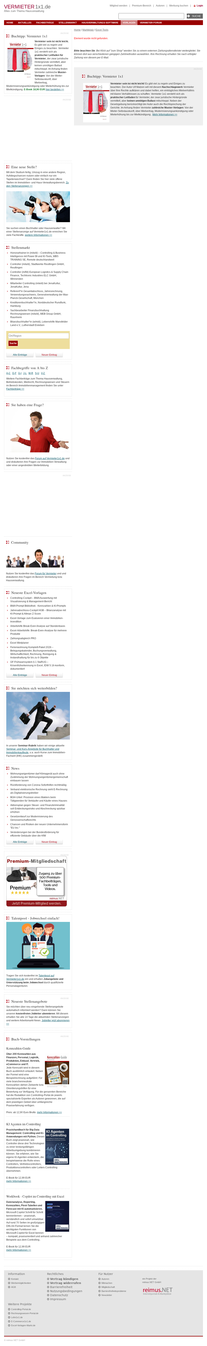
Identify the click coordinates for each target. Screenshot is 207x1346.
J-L (25, 373)
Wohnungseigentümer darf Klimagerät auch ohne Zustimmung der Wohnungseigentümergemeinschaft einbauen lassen (39, 777)
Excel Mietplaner (19, 642)
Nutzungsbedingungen (66, 1291)
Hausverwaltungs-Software (100, 22)
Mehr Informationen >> (164, 114)
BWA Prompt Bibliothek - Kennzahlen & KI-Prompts (38, 605)
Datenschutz (59, 1295)
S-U (37, 373)
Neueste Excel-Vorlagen (28, 592)
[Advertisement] (38, 129)
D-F (14, 373)
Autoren (160, 5)
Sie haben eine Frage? (27, 404)
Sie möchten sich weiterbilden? (34, 688)
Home (9, 22)
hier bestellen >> (55, 89)
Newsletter (106, 1295)
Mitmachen (106, 1283)
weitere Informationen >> (38, 235)
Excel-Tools (102, 29)
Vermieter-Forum (151, 22)
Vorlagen (129, 22)
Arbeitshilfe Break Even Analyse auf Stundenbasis (37, 626)
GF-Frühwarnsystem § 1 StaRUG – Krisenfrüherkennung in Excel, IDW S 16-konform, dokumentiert (37, 665)
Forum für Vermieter (45, 573)
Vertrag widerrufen (65, 1283)
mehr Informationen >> (49, 1112)
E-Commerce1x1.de (21, 1321)
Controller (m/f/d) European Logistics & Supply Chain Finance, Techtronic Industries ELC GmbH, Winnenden (39, 275)
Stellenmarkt (68, 22)
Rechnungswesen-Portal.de (24, 1313)
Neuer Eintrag (49, 354)
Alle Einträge (20, 354)
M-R (31, 373)
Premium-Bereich (141, 5)
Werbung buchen (178, 5)
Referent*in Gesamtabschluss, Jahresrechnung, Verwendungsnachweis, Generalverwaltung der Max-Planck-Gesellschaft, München (39, 294)
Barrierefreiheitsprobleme (113, 1291)
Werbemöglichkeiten (21, 1283)
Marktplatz (88, 29)
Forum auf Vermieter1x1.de (50, 458)
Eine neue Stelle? (24, 166)
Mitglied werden (118, 5)
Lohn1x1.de (17, 1317)
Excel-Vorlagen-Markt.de (23, 1325)
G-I (19, 373)
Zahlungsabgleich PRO (23, 638)
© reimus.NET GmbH (14, 1340)
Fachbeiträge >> (15, 389)
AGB (13, 1287)
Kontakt (15, 1279)
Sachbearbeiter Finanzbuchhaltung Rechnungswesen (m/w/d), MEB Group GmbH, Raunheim (35, 314)
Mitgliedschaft (108, 1287)
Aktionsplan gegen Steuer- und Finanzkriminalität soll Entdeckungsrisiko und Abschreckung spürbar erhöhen (37, 808)
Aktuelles (24, 22)
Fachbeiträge (45, 22)
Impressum (58, 1299)
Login (200, 5)
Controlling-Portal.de (21, 1309)
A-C (8, 373)
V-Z (43, 373)
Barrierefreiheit (61, 1287)
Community (20, 542)
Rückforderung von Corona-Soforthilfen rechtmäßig (38, 785)
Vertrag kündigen (64, 1279)
